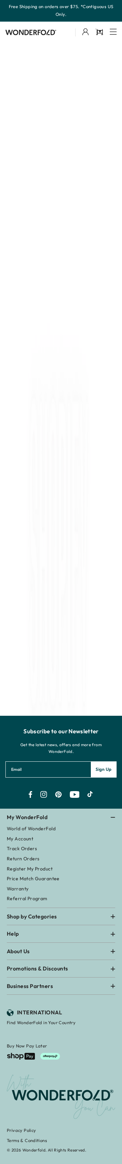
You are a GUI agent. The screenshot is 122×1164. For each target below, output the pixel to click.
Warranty (17, 889)
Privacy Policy (21, 1130)
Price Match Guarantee (33, 879)
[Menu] (113, 32)
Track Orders (22, 848)
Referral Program (27, 898)
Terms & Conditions (27, 1140)
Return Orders (23, 859)
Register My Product (30, 869)
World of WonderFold (31, 829)
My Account (20, 839)
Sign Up (104, 769)
